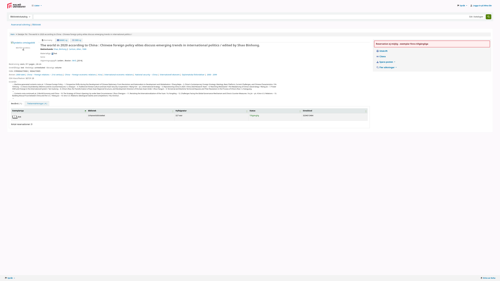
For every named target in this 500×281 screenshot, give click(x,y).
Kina (100, 74)
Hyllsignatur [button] (181, 110)
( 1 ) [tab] (16, 103)
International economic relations (118, 74)
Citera (382, 56)
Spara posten (386, 62)
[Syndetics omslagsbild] (23, 42)
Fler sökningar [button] (387, 67)
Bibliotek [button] (92, 110)
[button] (36, 5)
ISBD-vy (77, 40)
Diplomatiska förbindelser (193, 74)
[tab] (37, 103)
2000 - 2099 (212, 74)
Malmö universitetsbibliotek (16, 8)
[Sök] (488, 16)
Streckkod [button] (307, 110)
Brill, (74, 60)
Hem (13, 34)
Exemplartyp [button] (18, 110)
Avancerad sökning (20, 24)
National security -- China (146, 74)
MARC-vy (63, 40)
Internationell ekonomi (170, 74)
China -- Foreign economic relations (80, 74)
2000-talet (20, 74)
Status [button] (252, 110)
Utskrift (383, 51)
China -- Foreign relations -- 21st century (45, 74)
